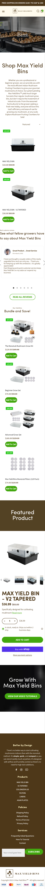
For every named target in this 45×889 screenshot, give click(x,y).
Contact (22, 843)
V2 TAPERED (22, 786)
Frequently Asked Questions (22, 836)
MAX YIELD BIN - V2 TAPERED (14, 209)
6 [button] (31, 288)
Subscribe (34, 851)
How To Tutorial (22, 839)
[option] (22, 262)
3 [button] (21, 288)
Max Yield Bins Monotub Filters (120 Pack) (22, 479)
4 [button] (24, 288)
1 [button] (13, 288)
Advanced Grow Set (13, 434)
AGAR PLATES (22, 800)
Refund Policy (22, 816)
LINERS (22, 796)
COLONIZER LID (22, 789)
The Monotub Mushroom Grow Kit (19, 346)
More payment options (22, 655)
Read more (17, 612)
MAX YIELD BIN (8, 161)
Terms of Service (22, 820)
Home (20, 31)
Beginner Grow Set (13, 390)
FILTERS (22, 793)
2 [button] (17, 288)
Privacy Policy (22, 823)
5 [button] (28, 288)
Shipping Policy (22, 812)
